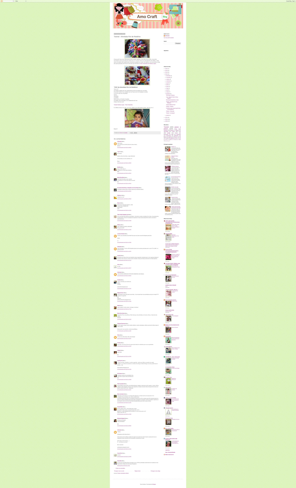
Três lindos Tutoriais (170, 95)
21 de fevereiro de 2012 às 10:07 (124, 389)
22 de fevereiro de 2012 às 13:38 (124, 414)
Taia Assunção (120, 383)
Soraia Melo (119, 406)
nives (118, 264)
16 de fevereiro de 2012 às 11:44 (124, 288)
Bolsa (165, 137)
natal (172, 134)
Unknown (119, 141)
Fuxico (176, 133)
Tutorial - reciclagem (170, 113)
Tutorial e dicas (174, 197)
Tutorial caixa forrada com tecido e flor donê (176, 207)
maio (167, 88)
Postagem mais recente (119, 471)
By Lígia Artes (168, 377)
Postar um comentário (120, 468)
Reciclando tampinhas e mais (172, 100)
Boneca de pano (175, 327)
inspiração (178, 134)
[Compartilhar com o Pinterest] (136, 133)
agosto (167, 82)
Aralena (119, 342)
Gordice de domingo (175, 368)
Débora (119, 224)
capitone (170, 139)
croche (167, 138)
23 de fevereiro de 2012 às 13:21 (124, 449)
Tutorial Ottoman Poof (170, 104)
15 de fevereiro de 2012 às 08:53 (124, 147)
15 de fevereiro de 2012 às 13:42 (124, 229)
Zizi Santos (119, 373)
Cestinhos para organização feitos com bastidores (173, 109)
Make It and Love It (169, 454)
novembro (168, 77)
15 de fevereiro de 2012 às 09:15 (124, 173)
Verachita (119, 460)
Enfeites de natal (174, 187)
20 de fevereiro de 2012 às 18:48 (124, 379)
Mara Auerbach (120, 394)
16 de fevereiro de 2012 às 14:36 (124, 301)
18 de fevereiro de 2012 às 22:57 (124, 338)
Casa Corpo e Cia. (169, 314)
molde (168, 133)
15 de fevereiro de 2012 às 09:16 (124, 183)
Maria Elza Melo (120, 177)
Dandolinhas (168, 336)
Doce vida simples (169, 428)
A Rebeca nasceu (175, 166)
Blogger (154, 484)
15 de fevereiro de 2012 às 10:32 (124, 210)
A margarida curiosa (169, 367)
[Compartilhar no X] (133, 133)
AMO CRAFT (168, 387)
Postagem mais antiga (155, 471)
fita (180, 137)
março (167, 91)
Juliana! (119, 350)
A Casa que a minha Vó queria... (172, 243)
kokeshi (175, 139)
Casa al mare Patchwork (170, 275)
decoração (166, 134)
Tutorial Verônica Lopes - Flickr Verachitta (123, 104)
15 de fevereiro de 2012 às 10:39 (124, 220)
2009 (166, 121)
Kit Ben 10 (173, 146)
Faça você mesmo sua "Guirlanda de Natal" (175, 400)
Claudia (119, 279)
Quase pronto (174, 301)
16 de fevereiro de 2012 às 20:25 (124, 319)
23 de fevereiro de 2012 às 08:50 (124, 425)
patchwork (176, 135)
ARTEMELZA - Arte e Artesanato (172, 356)
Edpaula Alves (120, 292)
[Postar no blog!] (132, 133)
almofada (166, 131)
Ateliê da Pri (120, 360)
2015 (166, 68)
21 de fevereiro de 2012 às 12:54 (124, 402)
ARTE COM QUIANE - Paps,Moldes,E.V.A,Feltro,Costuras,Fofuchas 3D (172, 222)
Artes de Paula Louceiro (170, 299)
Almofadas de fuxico (175, 419)
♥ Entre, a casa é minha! (170, 397)
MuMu (118, 305)
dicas (177, 130)
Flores (171, 130)
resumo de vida (168, 311)
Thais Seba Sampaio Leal (122, 214)
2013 (166, 72)
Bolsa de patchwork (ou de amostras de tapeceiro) (175, 338)
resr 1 (166, 286)
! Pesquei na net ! (169, 408)
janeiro (167, 115)
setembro (168, 81)
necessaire (168, 135)
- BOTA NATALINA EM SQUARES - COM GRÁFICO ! (175, 442)
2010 (166, 119)
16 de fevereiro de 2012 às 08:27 (124, 268)
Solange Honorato (121, 323)
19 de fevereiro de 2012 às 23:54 (124, 356)
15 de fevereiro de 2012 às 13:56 (124, 242)
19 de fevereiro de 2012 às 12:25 (124, 346)
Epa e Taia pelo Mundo (170, 452)
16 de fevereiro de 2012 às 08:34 (124, 275)
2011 (166, 117)
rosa (180, 131)
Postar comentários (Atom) (123, 473)
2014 (166, 70)
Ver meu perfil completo (169, 37)
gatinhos (172, 138)
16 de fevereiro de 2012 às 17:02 (124, 309)
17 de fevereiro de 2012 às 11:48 (124, 331)
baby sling (167, 140)
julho (167, 84)
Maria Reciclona (120, 313)
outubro (168, 79)
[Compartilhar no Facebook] (135, 133)
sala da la (167, 450)
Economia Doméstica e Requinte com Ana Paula (128, 187)
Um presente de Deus (175, 176)
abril (167, 90)
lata (176, 138)
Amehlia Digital (168, 233)
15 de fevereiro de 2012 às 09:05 (124, 163)
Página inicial (137, 471)
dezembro (168, 75)
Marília (118, 167)
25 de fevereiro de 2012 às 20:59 (124, 456)
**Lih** (118, 151)
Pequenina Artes (169, 418)
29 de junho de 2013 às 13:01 (123, 465)
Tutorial (166, 127)
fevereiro (168, 93)
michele (119, 255)
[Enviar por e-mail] (130, 133)
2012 (166, 74)
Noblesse (119, 195)
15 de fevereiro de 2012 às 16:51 (124, 251)
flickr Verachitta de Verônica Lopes (148, 63)
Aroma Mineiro (168, 346)
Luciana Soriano (120, 233)
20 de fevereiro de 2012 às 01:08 (124, 369)
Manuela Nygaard (121, 418)
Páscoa (175, 137)
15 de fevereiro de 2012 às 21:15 (124, 260)
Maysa (118, 203)
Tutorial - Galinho (169, 106)
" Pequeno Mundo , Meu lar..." (171, 289)
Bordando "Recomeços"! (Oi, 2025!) (175, 236)
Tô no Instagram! (175, 315)
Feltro (173, 131)
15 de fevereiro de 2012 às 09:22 (124, 191)
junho (167, 86)
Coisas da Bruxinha (169, 310)
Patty (118, 335)
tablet (180, 139)
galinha (170, 137)
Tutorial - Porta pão (170, 111)
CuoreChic (119, 453)
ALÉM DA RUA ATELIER (170, 285)
